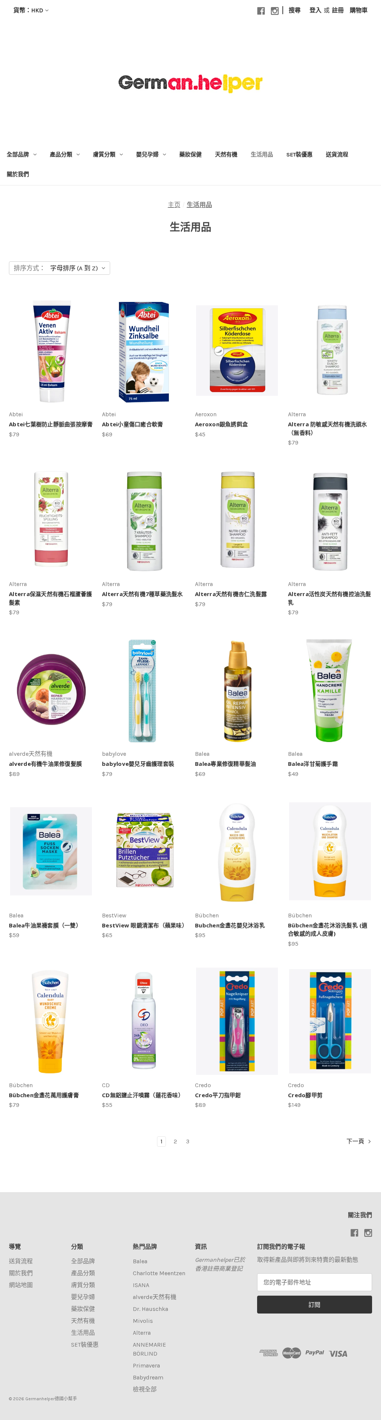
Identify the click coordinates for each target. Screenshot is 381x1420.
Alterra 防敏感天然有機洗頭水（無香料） (327, 428)
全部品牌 (18, 154)
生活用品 (262, 154)
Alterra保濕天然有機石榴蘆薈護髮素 (50, 598)
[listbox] (79, 268)
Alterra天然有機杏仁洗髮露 (231, 594)
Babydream (148, 1377)
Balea (140, 1261)
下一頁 (356, 1141)
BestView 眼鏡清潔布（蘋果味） (144, 925)
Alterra (142, 1332)
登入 (315, 10)
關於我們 (18, 174)
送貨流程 (337, 154)
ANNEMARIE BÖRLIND (149, 1349)
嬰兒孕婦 (147, 154)
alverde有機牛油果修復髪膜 (45, 763)
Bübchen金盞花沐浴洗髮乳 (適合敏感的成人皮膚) (328, 929)
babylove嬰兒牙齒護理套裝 (138, 763)
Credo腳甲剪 (305, 1095)
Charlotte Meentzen (159, 1273)
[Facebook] (261, 11)
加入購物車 (51, 357)
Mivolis (143, 1320)
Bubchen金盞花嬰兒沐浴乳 (230, 925)
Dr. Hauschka (150, 1308)
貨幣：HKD (28, 10)
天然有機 (226, 154)
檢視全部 (145, 1389)
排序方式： (29, 268)
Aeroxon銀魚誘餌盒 (221, 424)
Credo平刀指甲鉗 (218, 1095)
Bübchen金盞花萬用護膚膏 (44, 1095)
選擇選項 (144, 697)
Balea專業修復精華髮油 (225, 763)
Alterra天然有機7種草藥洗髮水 (142, 594)
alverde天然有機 (154, 1296)
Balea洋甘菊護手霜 (313, 763)
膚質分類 (104, 154)
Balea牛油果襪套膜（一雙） (45, 925)
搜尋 (295, 10)
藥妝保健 (190, 154)
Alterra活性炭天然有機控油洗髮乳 (329, 598)
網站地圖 (21, 1285)
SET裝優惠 (299, 154)
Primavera (146, 1365)
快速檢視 (48, 342)
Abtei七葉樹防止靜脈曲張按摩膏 (51, 424)
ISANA (141, 1285)
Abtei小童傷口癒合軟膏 (132, 424)
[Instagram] (275, 11)
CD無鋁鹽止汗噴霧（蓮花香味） (143, 1095)
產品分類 (61, 154)
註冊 (338, 10)
